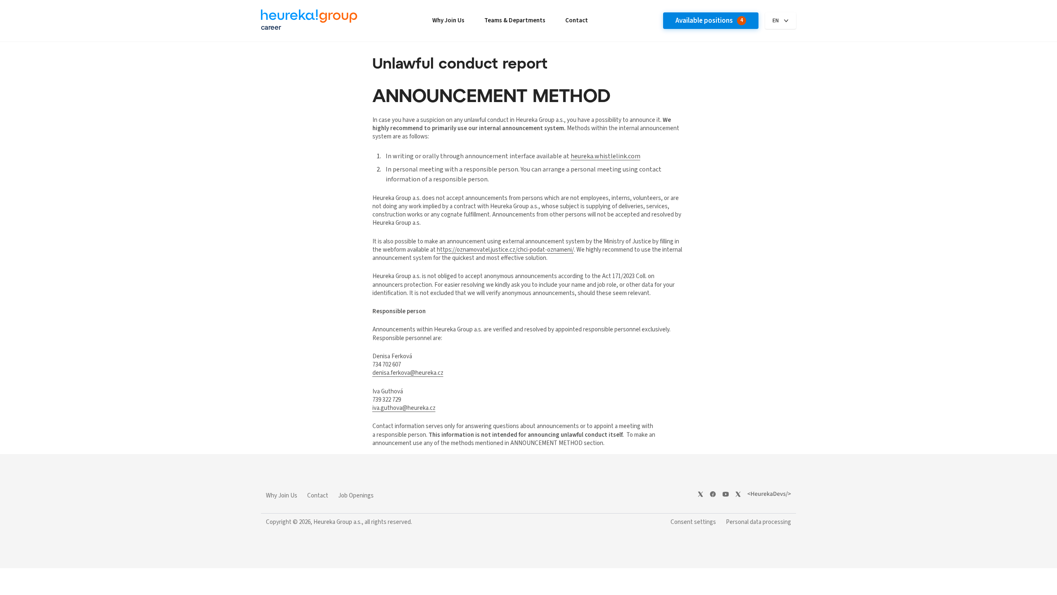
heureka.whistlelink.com (605, 156)
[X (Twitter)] (700, 494)
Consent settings (693, 522)
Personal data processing (758, 522)
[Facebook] (713, 494)
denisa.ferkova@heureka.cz (407, 373)
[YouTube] (726, 494)
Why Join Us (448, 20)
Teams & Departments (514, 20)
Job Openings (356, 495)
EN (776, 21)
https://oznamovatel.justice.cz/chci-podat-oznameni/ (505, 249)
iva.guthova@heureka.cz (404, 408)
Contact (576, 20)
